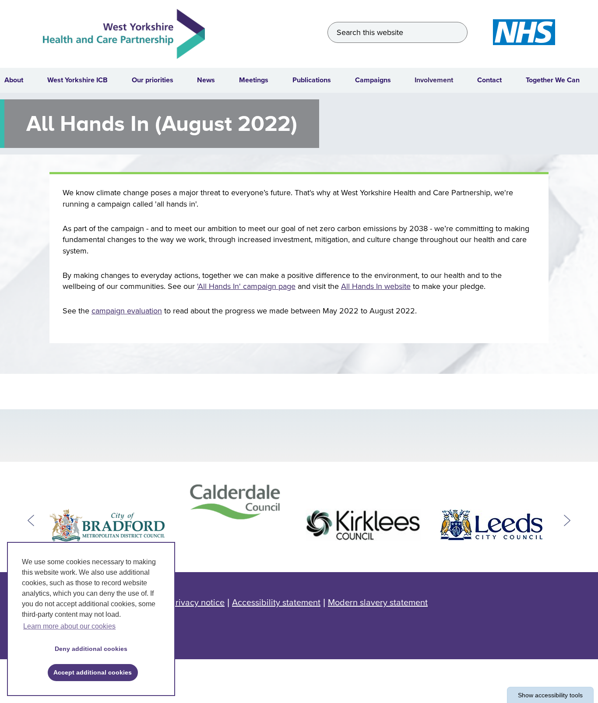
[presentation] (31, 521)
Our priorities (152, 80)
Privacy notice (197, 603)
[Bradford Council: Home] (107, 525)
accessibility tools (550, 695)
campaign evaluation (126, 311)
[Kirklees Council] (363, 525)
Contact (489, 80)
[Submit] (457, 32)
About (13, 80)
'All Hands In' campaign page (246, 286)
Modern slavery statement (378, 603)
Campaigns (373, 80)
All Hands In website (376, 286)
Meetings (253, 80)
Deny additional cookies (88, 648)
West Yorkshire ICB (77, 80)
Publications (311, 80)
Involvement (434, 80)
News (206, 80)
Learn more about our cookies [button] (69, 626)
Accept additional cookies (90, 672)
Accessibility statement (276, 603)
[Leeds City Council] (491, 525)
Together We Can (553, 80)
